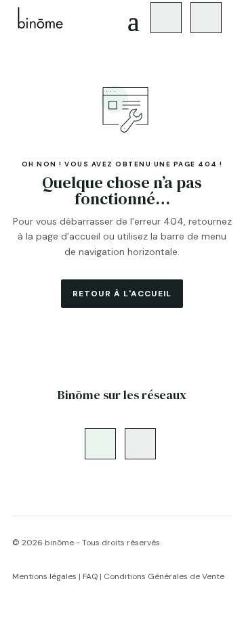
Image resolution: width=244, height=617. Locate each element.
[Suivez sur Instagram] (166, 17)
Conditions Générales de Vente (164, 576)
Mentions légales (44, 576)
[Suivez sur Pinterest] (206, 17)
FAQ (90, 576)
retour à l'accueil (122, 293)
